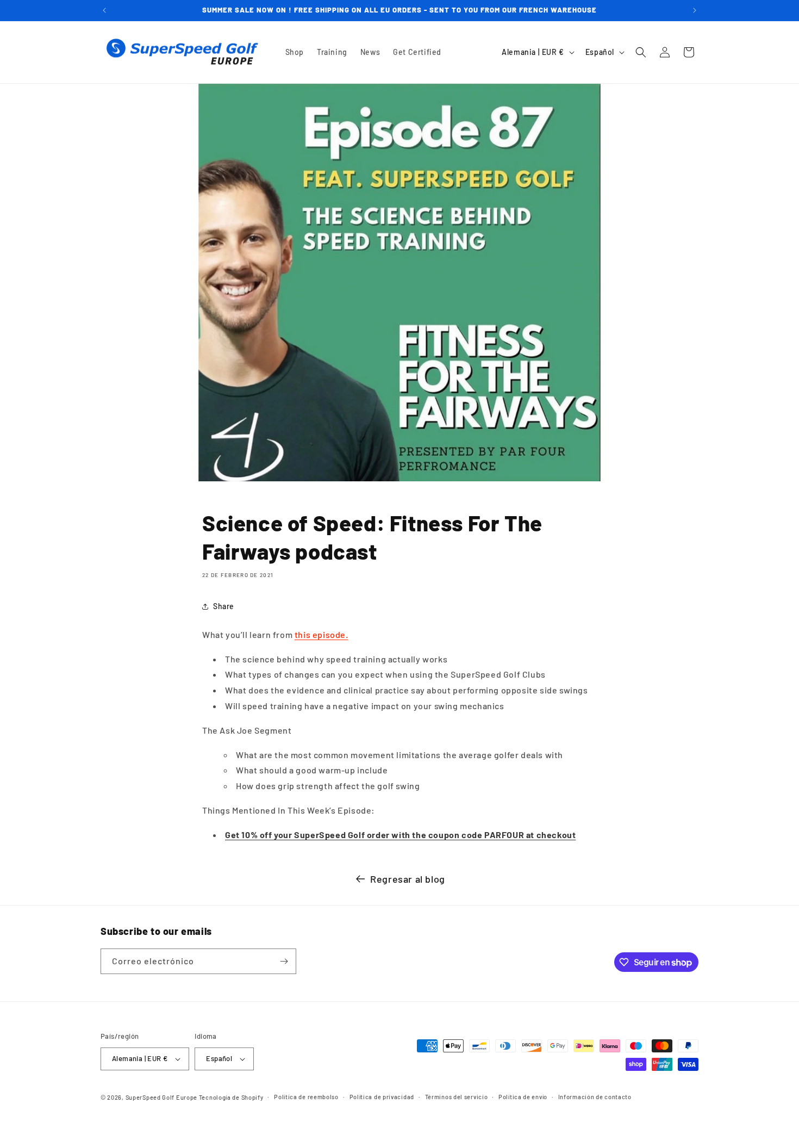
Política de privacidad (381, 1096)
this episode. (321, 634)
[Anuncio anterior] (104, 10)
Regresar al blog (407, 879)
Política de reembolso (306, 1096)
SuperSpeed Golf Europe (161, 1097)
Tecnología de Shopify (231, 1097)
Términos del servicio (456, 1096)
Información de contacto (595, 1096)
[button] (641, 52)
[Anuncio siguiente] (695, 10)
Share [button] (223, 606)
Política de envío (522, 1096)
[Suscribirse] (284, 961)
